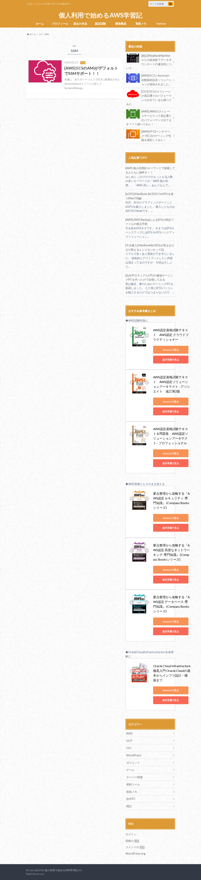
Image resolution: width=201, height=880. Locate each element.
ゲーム (130, 770)
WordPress (133, 755)
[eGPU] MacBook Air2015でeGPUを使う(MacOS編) (149, 196)
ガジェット (133, 762)
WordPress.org (135, 853)
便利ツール (133, 784)
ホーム (40, 23)
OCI (129, 748)
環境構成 (120, 23)
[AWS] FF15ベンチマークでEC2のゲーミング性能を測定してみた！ (156, 136)
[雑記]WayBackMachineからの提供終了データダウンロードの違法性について (149, 62)
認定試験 (100, 23)
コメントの (135, 847)
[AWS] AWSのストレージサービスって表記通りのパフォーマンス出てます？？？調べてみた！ (149, 118)
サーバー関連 (134, 777)
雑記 (129, 806)
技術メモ (131, 791)
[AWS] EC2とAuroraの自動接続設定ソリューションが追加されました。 (156, 80)
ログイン (130, 834)
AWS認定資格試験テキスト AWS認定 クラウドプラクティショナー (171, 334)
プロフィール (60, 23)
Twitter (161, 23)
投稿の (132, 840)
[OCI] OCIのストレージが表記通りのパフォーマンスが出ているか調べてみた (149, 98)
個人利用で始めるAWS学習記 (100, 15)
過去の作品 (80, 23)
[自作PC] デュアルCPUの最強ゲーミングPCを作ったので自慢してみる (149, 277)
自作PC (131, 798)
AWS (129, 733)
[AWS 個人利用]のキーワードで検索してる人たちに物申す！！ (150, 170)
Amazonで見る (171, 349)
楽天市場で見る (171, 359)
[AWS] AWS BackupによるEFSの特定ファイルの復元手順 (149, 222)
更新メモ (140, 23)
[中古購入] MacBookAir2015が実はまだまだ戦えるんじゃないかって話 (149, 247)
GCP (129, 740)
